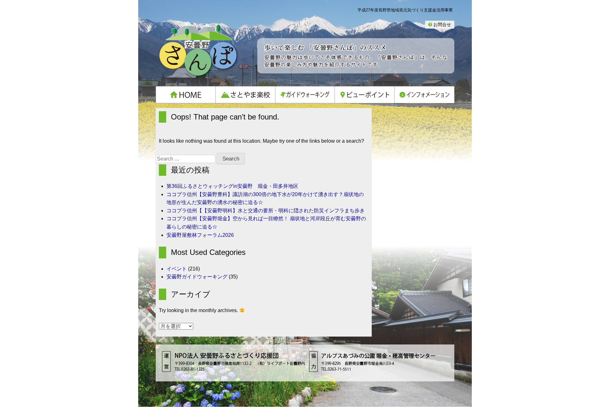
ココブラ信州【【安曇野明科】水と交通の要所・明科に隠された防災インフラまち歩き (265, 210)
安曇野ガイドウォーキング (196, 276)
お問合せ (441, 24)
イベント (176, 268)
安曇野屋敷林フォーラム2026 (200, 235)
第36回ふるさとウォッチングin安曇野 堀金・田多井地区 (232, 186)
